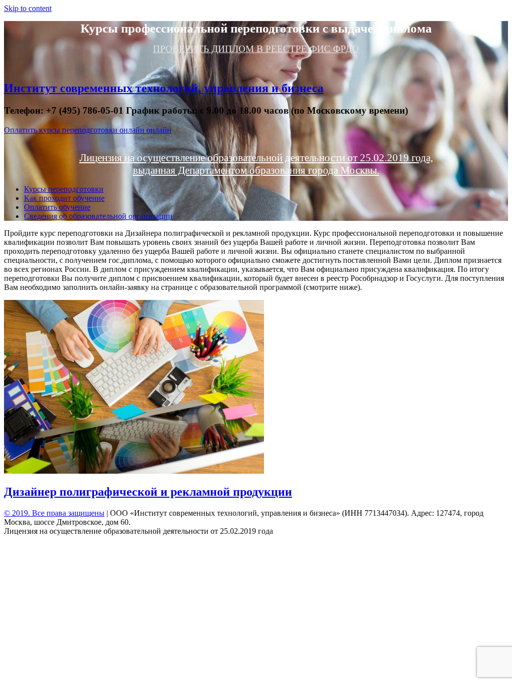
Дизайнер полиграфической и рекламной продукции (148, 491)
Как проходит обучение (64, 198)
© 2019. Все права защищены (54, 513)
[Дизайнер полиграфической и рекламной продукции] (134, 471)
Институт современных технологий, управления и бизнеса (164, 88)
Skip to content (28, 8)
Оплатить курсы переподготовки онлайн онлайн (88, 130)
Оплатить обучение (57, 207)
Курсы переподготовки (64, 189)
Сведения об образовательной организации (98, 216)
